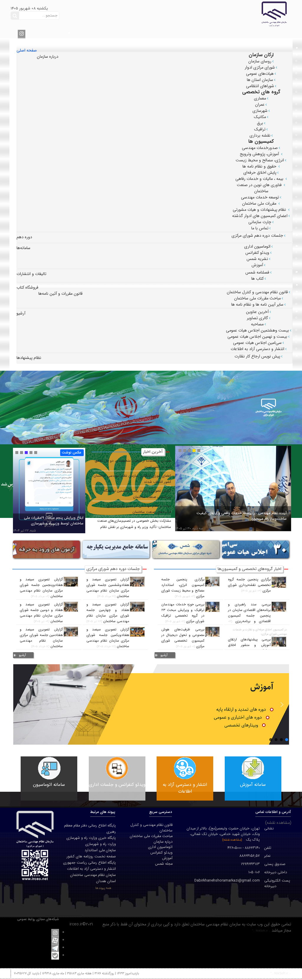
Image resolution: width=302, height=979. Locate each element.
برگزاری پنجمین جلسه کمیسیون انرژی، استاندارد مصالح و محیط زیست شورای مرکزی (182, 588)
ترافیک (259, 129)
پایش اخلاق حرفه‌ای (259, 172)
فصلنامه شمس (257, 272)
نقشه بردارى (260, 135)
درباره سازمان (163, 842)
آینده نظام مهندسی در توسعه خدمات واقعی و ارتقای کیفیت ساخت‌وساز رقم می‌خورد (241, 516)
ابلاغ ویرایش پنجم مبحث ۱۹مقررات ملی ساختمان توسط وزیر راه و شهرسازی (53, 520)
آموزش (257, 265)
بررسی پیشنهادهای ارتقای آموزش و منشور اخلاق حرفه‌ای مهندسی (249, 645)
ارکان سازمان (261, 55)
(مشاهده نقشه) (232, 839)
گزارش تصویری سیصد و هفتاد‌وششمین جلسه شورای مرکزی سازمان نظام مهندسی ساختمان (107, 588)
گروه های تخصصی (261, 92)
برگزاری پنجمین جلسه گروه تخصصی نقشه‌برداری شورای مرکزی (249, 585)
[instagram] (21, 33)
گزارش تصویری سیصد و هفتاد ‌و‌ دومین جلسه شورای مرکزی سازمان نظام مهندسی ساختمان (41, 613)
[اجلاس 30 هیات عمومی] (249, 549)
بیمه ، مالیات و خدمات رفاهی (260, 178)
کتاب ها (257, 278)
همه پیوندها (103, 888)
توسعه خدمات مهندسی (260, 197)
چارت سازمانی (259, 222)
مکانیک (260, 117)
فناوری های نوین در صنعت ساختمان (260, 188)
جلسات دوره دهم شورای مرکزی (257, 235)
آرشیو (164, 655)
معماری (260, 98)
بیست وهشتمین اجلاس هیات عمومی (257, 330)
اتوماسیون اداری (257, 246)
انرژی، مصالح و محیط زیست (260, 160)
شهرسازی (259, 110)
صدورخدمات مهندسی (260, 148)
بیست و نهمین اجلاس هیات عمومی (257, 336)
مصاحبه (257, 324)
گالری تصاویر (257, 318)
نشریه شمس (257, 259)
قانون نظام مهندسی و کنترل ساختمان (257, 292)
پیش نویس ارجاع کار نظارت (257, 356)
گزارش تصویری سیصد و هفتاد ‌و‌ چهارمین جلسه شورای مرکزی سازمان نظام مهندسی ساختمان (107, 613)
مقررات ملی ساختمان (260, 203)
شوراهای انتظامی (260, 86)
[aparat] (55, 940)
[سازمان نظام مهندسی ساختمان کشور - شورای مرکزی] (239, 13)
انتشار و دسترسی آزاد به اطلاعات (257, 349)
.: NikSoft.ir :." (261, 931)
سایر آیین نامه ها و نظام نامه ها (257, 304)
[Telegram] (55, 948)
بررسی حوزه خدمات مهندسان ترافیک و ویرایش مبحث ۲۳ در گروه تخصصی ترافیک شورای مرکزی (182, 613)
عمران (260, 104)
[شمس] (179, 549)
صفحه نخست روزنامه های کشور (91, 856)
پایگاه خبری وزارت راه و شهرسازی (91, 838)
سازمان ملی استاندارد (100, 850)
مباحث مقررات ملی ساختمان (257, 298)
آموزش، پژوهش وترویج (260, 154)
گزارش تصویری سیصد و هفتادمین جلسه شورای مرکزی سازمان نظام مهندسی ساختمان (41, 638)
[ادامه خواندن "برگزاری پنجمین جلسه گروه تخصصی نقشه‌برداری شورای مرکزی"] (279, 582)
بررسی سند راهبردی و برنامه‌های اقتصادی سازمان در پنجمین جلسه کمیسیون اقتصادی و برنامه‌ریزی (249, 613)
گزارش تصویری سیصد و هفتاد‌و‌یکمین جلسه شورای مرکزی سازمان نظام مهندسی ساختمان (107, 638)
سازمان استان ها (260, 80)
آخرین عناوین (257, 312)
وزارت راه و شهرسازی (100, 844)
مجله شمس (164, 864)
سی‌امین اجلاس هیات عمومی (257, 342)
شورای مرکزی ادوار (260, 67)
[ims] (110, 549)
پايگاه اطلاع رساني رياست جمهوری (89, 863)
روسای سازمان (259, 61)
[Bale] (55, 955)
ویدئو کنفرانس (257, 252)
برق (260, 123)
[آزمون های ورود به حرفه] (40, 549)
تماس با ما (259, 228)
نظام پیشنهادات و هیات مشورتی (260, 209)
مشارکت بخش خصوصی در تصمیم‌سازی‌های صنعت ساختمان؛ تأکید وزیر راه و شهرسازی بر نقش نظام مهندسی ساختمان (134, 527)
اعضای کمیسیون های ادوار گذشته (260, 216)
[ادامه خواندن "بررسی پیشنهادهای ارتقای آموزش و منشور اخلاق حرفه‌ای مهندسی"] (279, 641)
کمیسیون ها (261, 141)
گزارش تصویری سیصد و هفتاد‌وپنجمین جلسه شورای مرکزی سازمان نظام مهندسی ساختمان (41, 588)
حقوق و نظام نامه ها (260, 166)
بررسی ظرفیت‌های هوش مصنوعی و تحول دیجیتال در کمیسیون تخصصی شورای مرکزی (182, 638)
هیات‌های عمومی (260, 73)
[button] (20, 704)
